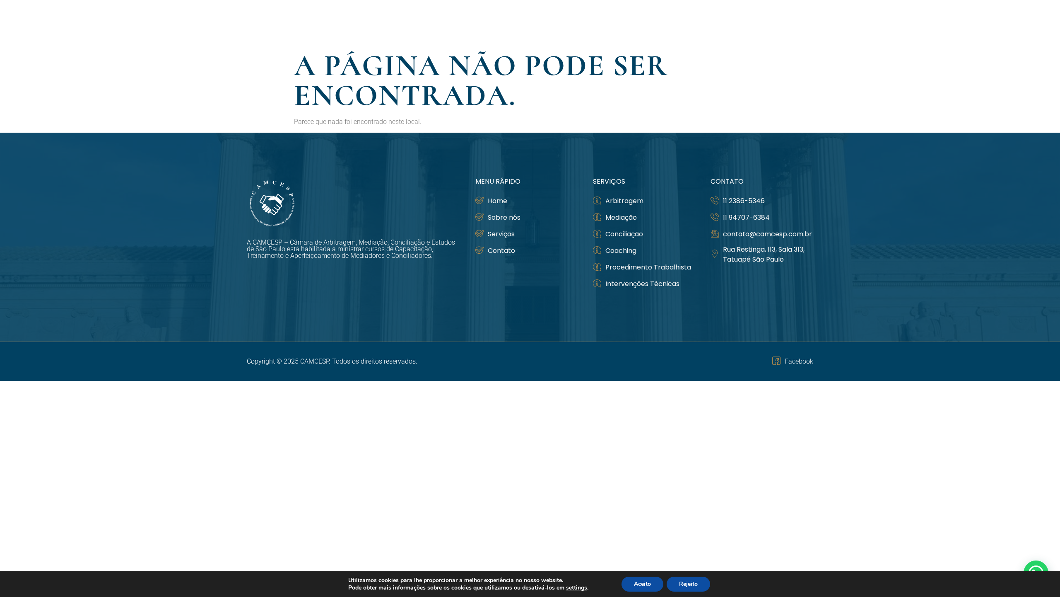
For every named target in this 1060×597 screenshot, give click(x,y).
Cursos (694, 23)
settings (576, 588)
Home (603, 23)
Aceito (642, 584)
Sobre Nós (643, 23)
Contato (794, 23)
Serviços (743, 23)
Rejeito (688, 584)
